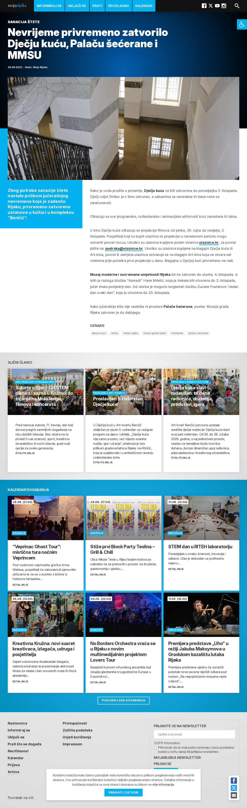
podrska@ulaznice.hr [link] (124, 248)
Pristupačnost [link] (75, 723)
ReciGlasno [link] (118, 6)
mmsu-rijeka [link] (131, 333)
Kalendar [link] (144, 6)
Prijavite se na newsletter (180, 726)
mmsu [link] (114, 333)
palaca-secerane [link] (198, 333)
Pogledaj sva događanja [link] (123, 700)
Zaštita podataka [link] (77, 730)
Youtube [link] (217, 5)
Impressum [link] (72, 744)
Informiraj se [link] (49, 6)
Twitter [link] (210, 5)
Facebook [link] (204, 5)
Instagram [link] (224, 5)
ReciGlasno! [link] (18, 751)
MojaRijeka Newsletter (177, 758)
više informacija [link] (163, 784)
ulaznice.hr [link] (209, 242)
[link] (242, 24)
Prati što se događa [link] (24, 744)
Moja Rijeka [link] (40, 67)
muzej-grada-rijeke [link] (154, 333)
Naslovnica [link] (17, 723)
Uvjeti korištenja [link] (77, 737)
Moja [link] (17, 5)
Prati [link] (97, 6)
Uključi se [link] (77, 6)
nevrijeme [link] (177, 333)
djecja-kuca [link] (99, 333)
